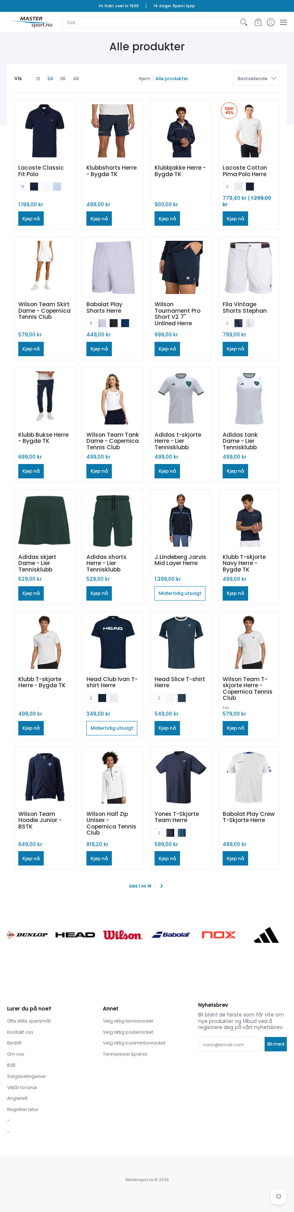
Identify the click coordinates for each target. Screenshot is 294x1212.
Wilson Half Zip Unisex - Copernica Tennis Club (111, 823)
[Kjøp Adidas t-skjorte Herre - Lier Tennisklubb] (181, 397)
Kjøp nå (31, 219)
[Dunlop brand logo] (27, 934)
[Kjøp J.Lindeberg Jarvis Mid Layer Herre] (181, 520)
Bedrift (14, 1043)
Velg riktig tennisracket (128, 1021)
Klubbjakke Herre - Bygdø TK (180, 171)
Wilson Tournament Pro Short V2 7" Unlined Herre (177, 313)
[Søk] (244, 22)
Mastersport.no (139, 1180)
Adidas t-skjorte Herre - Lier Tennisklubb (178, 441)
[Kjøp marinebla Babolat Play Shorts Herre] (112, 267)
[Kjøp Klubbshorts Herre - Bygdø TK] (112, 130)
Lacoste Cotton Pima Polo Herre (245, 171)
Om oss (15, 1054)
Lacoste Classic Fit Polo (41, 171)
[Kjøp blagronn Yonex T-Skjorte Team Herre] (181, 777)
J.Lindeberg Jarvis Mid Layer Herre (180, 560)
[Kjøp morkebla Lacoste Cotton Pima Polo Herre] (249, 130)
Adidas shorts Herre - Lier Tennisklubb (106, 563)
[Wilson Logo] (123, 935)
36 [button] (63, 78)
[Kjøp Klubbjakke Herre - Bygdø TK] (181, 130)
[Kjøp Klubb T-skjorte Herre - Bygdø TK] (44, 642)
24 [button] (50, 78)
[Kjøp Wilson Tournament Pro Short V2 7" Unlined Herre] (181, 267)
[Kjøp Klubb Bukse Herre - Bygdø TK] (44, 397)
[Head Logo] (75, 934)
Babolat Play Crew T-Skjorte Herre (249, 817)
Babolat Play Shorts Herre (104, 307)
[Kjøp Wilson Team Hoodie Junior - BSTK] (44, 777)
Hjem (144, 78)
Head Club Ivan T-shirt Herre (112, 682)
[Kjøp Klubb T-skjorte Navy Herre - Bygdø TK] (249, 520)
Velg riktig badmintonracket (134, 1043)
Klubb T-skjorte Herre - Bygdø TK (42, 682)
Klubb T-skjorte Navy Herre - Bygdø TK (244, 563)
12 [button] (38, 78)
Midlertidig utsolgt (180, 593)
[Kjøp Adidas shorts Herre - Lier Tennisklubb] (112, 520)
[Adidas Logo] (266, 935)
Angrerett (17, 1098)
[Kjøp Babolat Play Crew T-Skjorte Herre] (249, 777)
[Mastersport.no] (30, 22)
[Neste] (161, 886)
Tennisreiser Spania (125, 1054)
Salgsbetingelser (26, 1076)
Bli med (275, 1044)
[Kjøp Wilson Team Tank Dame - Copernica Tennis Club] (112, 397)
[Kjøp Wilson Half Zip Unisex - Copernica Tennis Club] (112, 777)
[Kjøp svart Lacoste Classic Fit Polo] (44, 130)
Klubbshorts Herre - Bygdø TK (111, 171)
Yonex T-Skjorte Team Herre (177, 817)
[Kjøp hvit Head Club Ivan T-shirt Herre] (112, 642)
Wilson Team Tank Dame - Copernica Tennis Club (112, 441)
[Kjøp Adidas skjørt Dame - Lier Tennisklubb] (44, 520)
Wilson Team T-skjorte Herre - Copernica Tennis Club (247, 688)
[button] (258, 22)
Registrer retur (22, 1109)
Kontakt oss (20, 1032)
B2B (11, 1065)
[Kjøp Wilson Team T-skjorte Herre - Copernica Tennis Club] (249, 642)
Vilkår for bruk (22, 1087)
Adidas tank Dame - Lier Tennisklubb (240, 441)
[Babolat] (171, 934)
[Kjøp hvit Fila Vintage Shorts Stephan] (249, 267)
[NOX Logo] (218, 935)
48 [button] (76, 78)
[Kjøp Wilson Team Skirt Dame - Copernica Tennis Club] (44, 267)
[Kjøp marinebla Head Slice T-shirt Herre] (181, 642)
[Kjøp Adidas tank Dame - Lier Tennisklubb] (249, 397)
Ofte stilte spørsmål (29, 1021)
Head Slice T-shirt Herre (180, 682)
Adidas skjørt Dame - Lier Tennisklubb (37, 563)
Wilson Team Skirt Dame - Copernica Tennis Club (44, 310)
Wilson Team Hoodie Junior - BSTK (40, 820)
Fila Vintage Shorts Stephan (245, 307)
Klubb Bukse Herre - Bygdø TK (43, 438)
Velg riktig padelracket (128, 1032)
